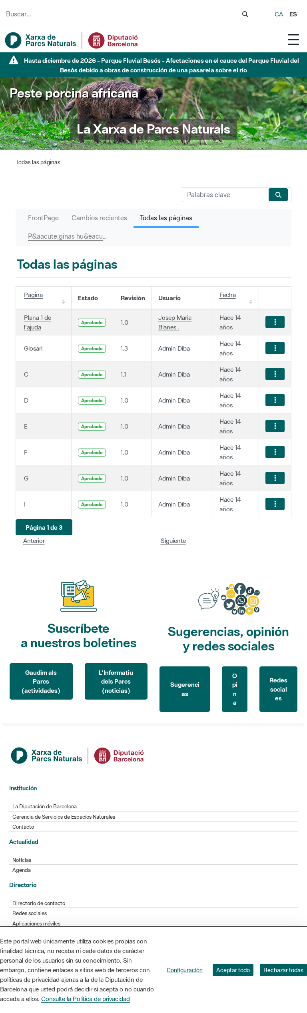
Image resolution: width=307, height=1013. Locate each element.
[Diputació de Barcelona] (78, 755)
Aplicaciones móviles (36, 923)
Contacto (23, 827)
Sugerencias (184, 689)
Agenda (21, 870)
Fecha (227, 295)
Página (33, 295)
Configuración (185, 970)
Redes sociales (278, 689)
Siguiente (173, 540)
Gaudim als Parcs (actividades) (41, 681)
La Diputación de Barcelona (44, 806)
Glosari (33, 348)
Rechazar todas (283, 970)
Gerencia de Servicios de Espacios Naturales (63, 817)
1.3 (124, 348)
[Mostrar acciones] (275, 322)
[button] (44, 527)
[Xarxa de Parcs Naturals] (72, 40)
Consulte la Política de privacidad (85, 999)
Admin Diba (174, 348)
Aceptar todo (233, 970)
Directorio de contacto (38, 903)
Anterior (34, 540)
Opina (234, 689)
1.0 (124, 322)
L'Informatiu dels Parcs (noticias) (116, 681)
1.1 (123, 374)
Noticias (21, 860)
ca (279, 14)
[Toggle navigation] (293, 39)
